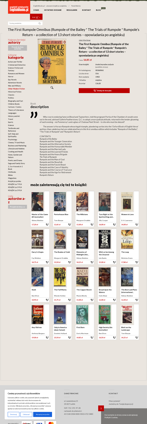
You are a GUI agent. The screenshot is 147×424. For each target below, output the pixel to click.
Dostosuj (13, 414)
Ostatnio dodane (53, 10)
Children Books (14, 104)
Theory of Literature (16, 110)
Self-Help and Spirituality (13, 135)
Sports (10, 122)
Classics (11, 95)
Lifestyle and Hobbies (16, 149)
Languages (12, 113)
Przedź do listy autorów (17, 48)
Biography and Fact (15, 101)
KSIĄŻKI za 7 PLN (15, 184)
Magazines (12, 178)
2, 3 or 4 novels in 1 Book (15, 167)
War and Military (14, 86)
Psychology (12, 139)
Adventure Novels (15, 83)
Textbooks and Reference (13, 129)
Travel (10, 119)
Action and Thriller (15, 62)
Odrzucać (26, 414)
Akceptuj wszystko (42, 414)
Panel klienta (76, 6)
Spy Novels (12, 80)
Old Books (12, 172)
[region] (30, 404)
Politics (11, 98)
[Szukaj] (39, 23)
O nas (36, 10)
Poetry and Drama (15, 160)
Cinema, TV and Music (16, 142)
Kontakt (86, 10)
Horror (10, 76)
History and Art (14, 116)
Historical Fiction (14, 92)
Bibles (10, 175)
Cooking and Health (15, 152)
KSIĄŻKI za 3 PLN (15, 190)
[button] (40, 224)
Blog (98, 10)
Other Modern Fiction (16, 89)
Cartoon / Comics (14, 107)
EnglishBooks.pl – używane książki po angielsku (50, 6)
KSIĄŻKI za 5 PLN (15, 187)
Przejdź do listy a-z (17, 207)
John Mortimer (85, 40)
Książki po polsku (14, 181)
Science (11, 125)
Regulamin (72, 10)
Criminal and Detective (16, 65)
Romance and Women (16, 73)
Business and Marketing (17, 146)
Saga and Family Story (16, 163)
